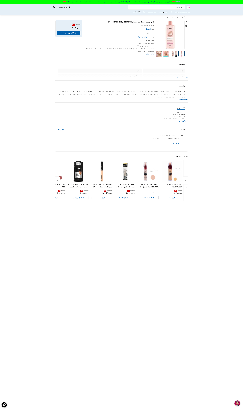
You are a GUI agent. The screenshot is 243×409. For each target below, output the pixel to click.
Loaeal (148, 29)
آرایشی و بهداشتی (178, 17)
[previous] (185, 180)
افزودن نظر (61, 130)
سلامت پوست (168, 17)
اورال (145, 37)
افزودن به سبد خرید (67, 33)
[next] (57, 180)
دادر (187, 17)
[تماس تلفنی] (4, 404)
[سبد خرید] (54, 7)
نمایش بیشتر (183, 78)
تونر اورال (140, 37)
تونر (161, 17)
